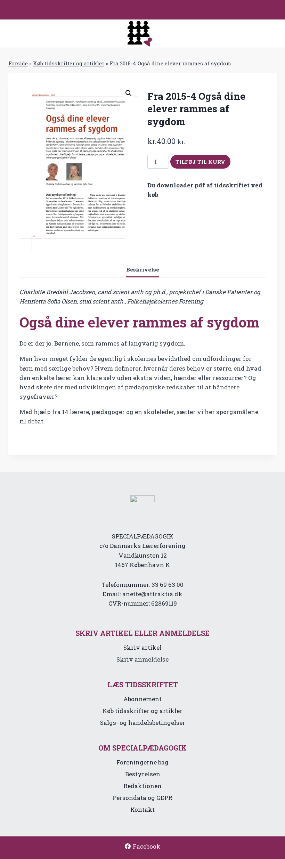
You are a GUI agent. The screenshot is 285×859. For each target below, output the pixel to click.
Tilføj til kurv (200, 161)
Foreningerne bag (142, 762)
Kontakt (142, 809)
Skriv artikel (142, 647)
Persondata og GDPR (142, 798)
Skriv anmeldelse (142, 659)
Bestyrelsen (142, 774)
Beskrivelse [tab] (142, 269)
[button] (128, 93)
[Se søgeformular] (261, 10)
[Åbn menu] (277, 9)
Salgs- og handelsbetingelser (142, 723)
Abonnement (142, 699)
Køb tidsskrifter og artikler (68, 63)
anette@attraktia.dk (152, 594)
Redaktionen (142, 786)
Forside (18, 63)
